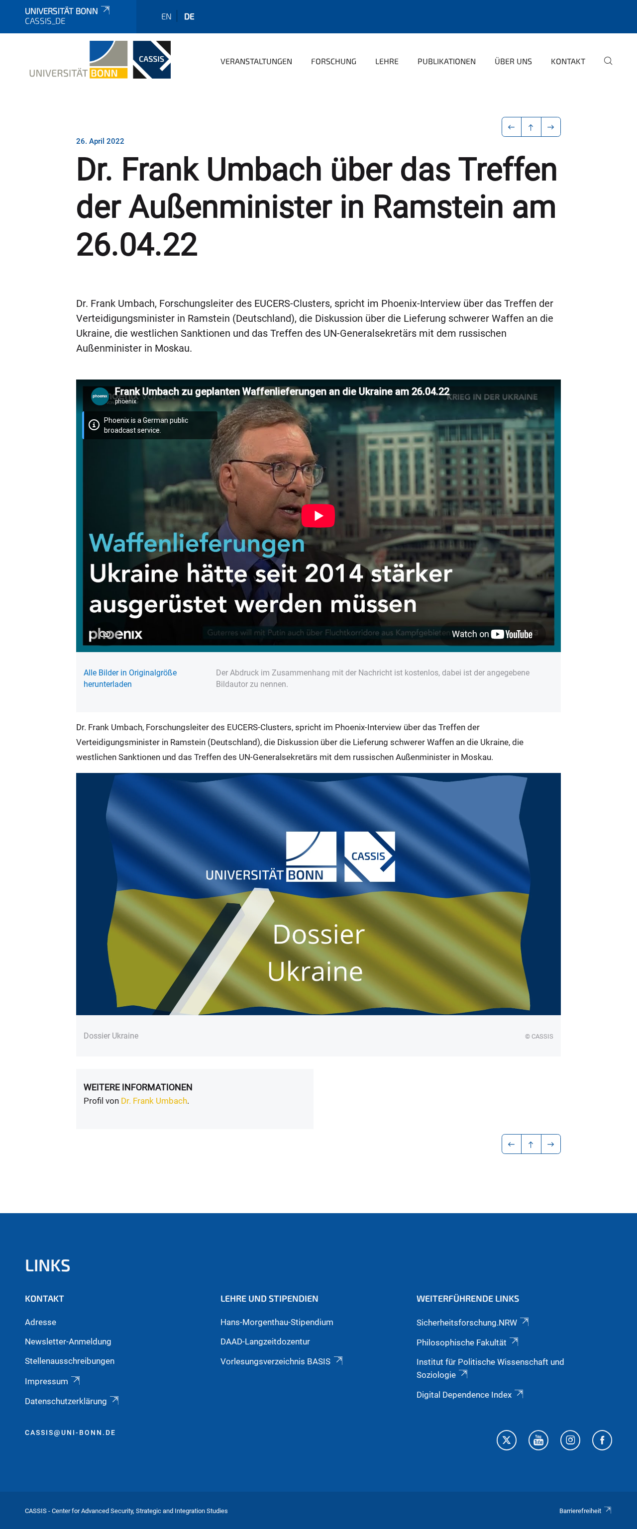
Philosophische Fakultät (462, 1342)
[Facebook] (602, 1441)
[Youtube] (538, 1441)
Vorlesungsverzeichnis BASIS (275, 1361)
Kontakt (568, 61)
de (189, 16)
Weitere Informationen (138, 1087)
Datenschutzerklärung (66, 1401)
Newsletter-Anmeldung (68, 1341)
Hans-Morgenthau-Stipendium (276, 1322)
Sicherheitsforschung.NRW (467, 1323)
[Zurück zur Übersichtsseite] (531, 127)
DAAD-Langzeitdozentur (265, 1341)
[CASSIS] (98, 60)
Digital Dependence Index (464, 1395)
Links (48, 1264)
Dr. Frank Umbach (154, 1101)
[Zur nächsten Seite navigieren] (551, 127)
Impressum (46, 1381)
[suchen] (604, 67)
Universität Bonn (61, 10)
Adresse (40, 1322)
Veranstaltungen (256, 61)
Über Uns (513, 61)
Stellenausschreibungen (69, 1361)
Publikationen (447, 61)
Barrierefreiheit (580, 1511)
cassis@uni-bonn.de (70, 1432)
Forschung (333, 61)
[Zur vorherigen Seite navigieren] (512, 127)
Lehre (387, 61)
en (166, 16)
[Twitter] (507, 1441)
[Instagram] (570, 1441)
